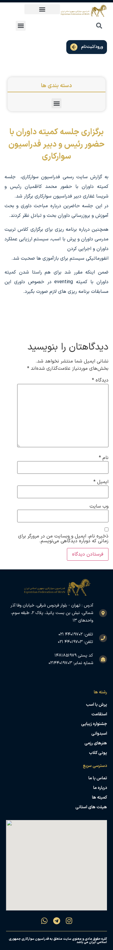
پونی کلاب (98, 753)
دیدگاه (100, 380)
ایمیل (100, 482)
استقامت (99, 714)
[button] (42, 9)
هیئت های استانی (91, 807)
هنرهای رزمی (95, 743)
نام (103, 457)
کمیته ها (99, 797)
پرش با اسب (96, 704)
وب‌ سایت (98, 506)
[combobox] (86, 25)
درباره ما (100, 788)
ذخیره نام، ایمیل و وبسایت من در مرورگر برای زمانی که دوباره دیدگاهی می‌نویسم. (63, 538)
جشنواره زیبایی (94, 724)
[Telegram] (56, 920)
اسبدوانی (99, 733)
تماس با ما (97, 778)
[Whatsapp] (44, 920)
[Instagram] (69, 920)
